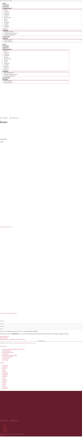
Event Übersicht (8, 40)
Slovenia (6, 23)
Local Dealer (6, 36)
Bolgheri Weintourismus (8, 352)
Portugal (6, 11)
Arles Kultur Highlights (7, 356)
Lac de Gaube (6, 353)
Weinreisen (5, 388)
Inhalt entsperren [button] (4, 337)
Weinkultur (6, 5)
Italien (5, 10)
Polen (5, 28)
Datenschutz (5, 431)
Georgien (6, 13)
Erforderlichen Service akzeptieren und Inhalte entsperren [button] (12, 339)
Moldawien (5, 374)
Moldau (6, 16)
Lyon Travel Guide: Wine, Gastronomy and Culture (14, 349)
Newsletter (5, 428)
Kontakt (4, 425)
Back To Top (2, 435)
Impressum (5, 427)
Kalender (5, 38)
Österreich (7, 22)
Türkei (5, 20)
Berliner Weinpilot (9, 31)
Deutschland (7, 17)
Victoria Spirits (6, 358)
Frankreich (7, 14)
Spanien (6, 19)
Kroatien (6, 25)
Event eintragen (8, 41)
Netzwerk (5, 430)
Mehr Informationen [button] (4, 336)
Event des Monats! (7, 350)
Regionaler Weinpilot (9, 35)
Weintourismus (7, 8)
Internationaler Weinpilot (11, 33)
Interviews (6, 6)
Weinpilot (5, 30)
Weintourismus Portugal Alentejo (10, 355)
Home (4, 3)
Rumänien (6, 26)
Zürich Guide (5, 359)
